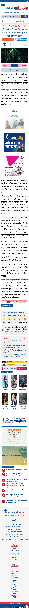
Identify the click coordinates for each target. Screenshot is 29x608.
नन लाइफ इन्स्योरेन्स (14, 572)
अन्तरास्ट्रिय (14, 579)
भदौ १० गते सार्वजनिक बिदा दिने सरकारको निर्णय (16, 469)
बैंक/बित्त (14, 590)
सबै (26, 338)
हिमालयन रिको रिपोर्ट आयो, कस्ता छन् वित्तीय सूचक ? (15, 491)
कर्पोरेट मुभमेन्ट (14, 592)
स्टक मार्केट (14, 584)
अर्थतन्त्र (14, 594)
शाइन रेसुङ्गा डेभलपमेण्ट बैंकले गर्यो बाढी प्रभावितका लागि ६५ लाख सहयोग (14, 342)
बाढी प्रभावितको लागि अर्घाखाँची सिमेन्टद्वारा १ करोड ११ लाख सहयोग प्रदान (14, 351)
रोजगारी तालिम (14, 595)
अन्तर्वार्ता (14, 583)
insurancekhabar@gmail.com (16, 330)
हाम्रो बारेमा (11, 603)
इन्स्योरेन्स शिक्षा (14, 588)
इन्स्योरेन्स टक (14, 599)
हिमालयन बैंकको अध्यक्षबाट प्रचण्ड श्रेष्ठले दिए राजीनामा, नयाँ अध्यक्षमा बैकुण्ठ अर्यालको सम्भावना (15, 496)
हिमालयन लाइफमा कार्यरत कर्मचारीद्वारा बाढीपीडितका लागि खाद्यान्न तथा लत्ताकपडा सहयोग (15, 485)
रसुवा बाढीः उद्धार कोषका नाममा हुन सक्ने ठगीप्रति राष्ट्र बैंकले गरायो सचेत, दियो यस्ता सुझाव (13, 356)
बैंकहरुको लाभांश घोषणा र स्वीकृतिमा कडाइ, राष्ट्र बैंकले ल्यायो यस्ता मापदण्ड (16, 501)
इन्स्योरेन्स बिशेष (14, 574)
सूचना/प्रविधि (14, 586)
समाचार (14, 568)
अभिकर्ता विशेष (14, 577)
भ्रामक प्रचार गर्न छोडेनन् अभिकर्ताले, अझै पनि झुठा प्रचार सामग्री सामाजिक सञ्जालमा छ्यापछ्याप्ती (15, 475)
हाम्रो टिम (18, 603)
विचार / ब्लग (14, 575)
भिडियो (14, 597)
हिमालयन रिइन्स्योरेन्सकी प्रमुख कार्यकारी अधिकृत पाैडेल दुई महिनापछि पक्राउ (16, 480)
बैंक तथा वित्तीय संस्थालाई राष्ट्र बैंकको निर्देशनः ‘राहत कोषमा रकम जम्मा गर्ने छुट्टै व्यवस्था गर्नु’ (14, 347)
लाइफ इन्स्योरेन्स (14, 570)
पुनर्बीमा (14, 581)
